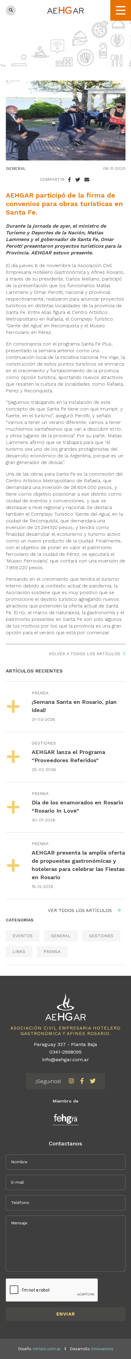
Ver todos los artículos (80, 910)
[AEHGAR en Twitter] (93, 1081)
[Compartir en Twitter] (77, 180)
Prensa (40, 692)
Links (18, 951)
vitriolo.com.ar (47, 1349)
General (16, 168)
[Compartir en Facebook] (69, 180)
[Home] (65, 10)
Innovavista (102, 1349)
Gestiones (44, 743)
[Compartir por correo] (86, 180)
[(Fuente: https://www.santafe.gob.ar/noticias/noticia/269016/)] (66, 120)
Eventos (22, 935)
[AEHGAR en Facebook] (82, 1081)
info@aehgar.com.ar (65, 1059)
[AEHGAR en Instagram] (71, 1081)
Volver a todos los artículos (84, 653)
